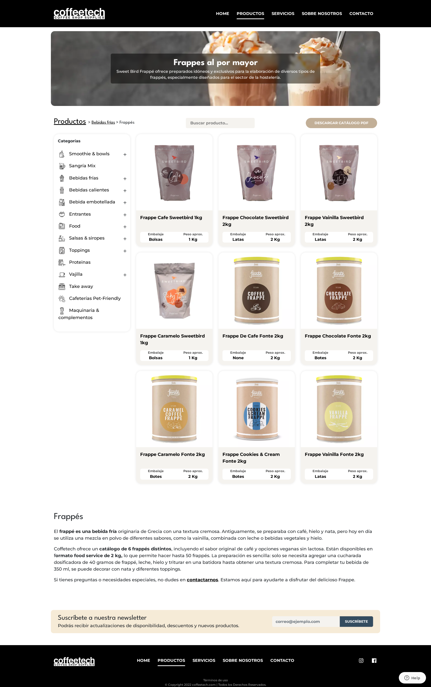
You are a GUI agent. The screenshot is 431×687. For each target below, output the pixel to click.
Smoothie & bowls (88, 154)
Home (222, 13)
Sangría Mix (82, 166)
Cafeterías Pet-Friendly (94, 298)
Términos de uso (215, 680)
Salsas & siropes (86, 238)
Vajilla (75, 274)
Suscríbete (356, 621)
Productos (250, 13)
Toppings (79, 250)
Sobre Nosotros (322, 13)
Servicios (283, 13)
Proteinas (79, 262)
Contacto (361, 13)
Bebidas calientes (88, 190)
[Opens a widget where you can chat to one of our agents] (412, 678)
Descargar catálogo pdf (341, 123)
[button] (125, 155)
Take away (80, 286)
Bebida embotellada (91, 202)
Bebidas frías (103, 122)
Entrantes (79, 214)
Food (74, 226)
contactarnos (202, 580)
